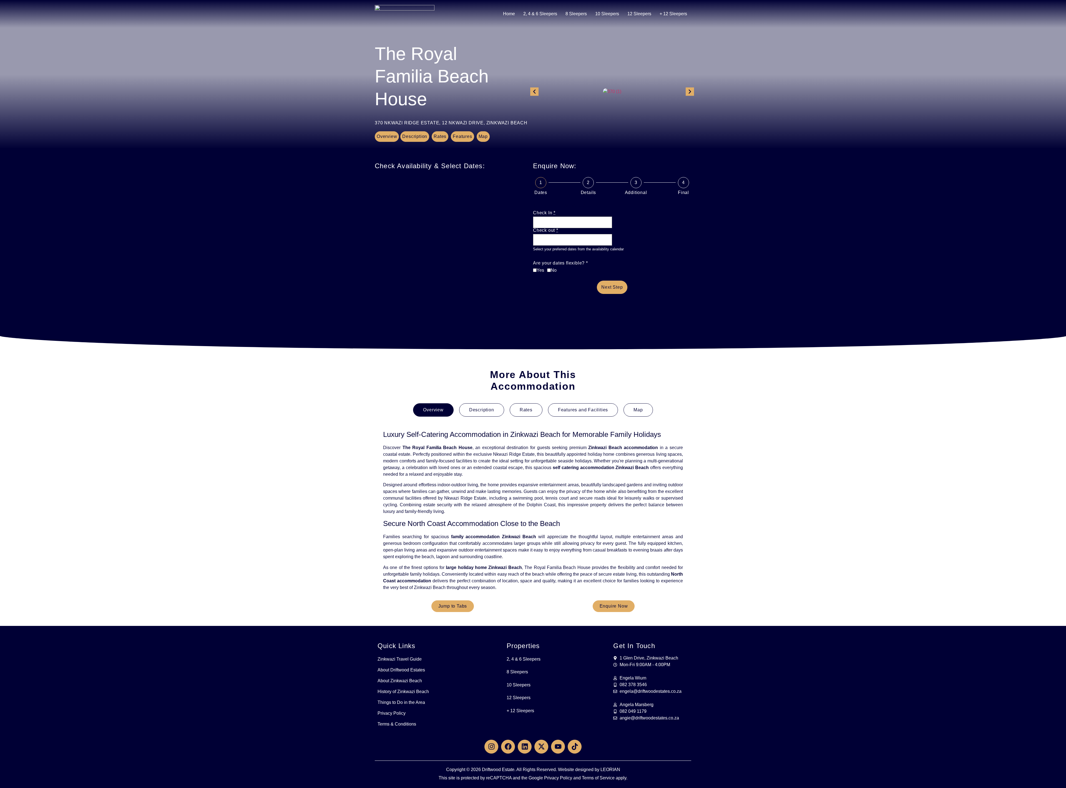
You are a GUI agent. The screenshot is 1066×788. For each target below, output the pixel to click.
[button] (534, 91)
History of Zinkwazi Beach (403, 691)
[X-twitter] (541, 747)
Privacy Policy (392, 713)
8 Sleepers (576, 13)
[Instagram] (491, 747)
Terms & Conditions (397, 724)
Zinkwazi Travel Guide (400, 659)
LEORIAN (610, 769)
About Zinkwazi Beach (400, 680)
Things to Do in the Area (401, 702)
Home (509, 13)
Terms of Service (598, 778)
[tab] (433, 410)
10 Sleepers (607, 13)
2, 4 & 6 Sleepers (540, 13)
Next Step (612, 287)
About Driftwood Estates (401, 670)
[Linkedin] (525, 747)
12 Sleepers (639, 13)
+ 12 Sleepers (673, 13)
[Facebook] (508, 747)
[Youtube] (558, 747)
